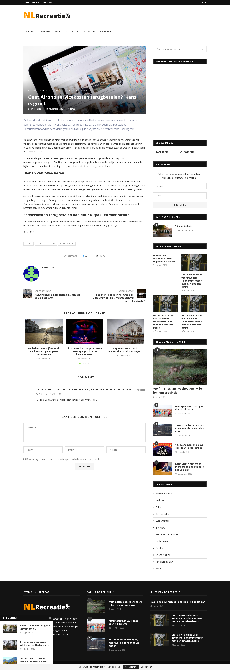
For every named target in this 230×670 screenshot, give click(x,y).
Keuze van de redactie (59, 91)
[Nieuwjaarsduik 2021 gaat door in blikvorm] (162, 411)
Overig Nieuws (163, 554)
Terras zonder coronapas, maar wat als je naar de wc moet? (190, 428)
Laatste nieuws (31, 2)
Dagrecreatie (162, 513)
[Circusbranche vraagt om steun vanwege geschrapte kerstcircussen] (84, 331)
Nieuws (30, 31)
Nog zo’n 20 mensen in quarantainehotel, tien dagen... (125, 350)
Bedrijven (105, 31)
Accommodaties (36, 91)
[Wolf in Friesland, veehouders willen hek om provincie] (180, 367)
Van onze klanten (164, 561)
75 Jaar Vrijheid (183, 226)
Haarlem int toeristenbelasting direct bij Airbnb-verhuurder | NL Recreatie (85, 389)
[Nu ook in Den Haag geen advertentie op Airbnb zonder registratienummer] (10, 628)
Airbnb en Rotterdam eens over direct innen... (34, 660)
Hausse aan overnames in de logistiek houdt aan (164, 258)
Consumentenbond (46, 243)
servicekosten (67, 243)
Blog (75, 31)
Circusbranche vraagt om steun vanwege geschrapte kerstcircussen (84, 351)
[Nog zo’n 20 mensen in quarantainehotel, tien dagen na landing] (125, 331)
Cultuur (159, 507)
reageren (141, 390)
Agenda (45, 31)
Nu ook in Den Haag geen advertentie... (35, 627)
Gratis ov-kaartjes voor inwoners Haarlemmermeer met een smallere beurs (191, 280)
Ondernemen (81, 91)
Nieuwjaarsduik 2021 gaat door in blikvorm (189, 408)
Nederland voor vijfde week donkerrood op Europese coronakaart (43, 351)
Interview (89, 31)
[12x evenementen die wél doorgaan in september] (162, 449)
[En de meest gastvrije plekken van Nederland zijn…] (10, 645)
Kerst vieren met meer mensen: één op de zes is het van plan (189, 466)
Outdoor (160, 548)
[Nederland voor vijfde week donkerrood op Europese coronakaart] (44, 331)
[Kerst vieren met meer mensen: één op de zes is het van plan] (162, 468)
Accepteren (130, 666)
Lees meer (146, 667)
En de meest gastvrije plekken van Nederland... (34, 643)
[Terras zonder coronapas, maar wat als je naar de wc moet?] (162, 430)
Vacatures (61, 31)
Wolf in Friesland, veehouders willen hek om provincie (178, 390)
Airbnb (29, 243)
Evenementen (163, 520)
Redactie (47, 2)
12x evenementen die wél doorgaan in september (189, 446)
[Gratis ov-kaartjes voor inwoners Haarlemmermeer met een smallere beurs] (194, 262)
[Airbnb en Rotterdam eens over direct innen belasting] (10, 661)
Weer (158, 568)
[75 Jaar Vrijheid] (162, 231)
